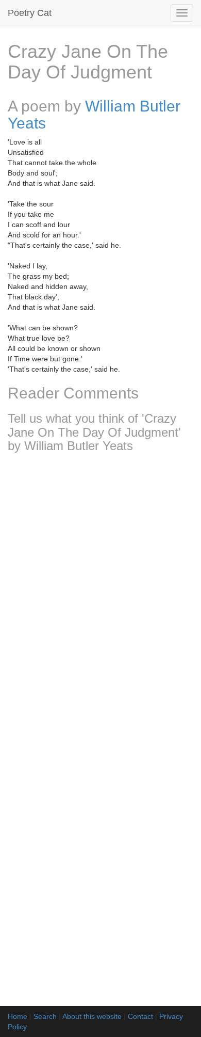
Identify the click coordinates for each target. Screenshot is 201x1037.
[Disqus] (100, 597)
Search (45, 1016)
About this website (92, 1016)
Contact (140, 1016)
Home (17, 1016)
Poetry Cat (30, 13)
